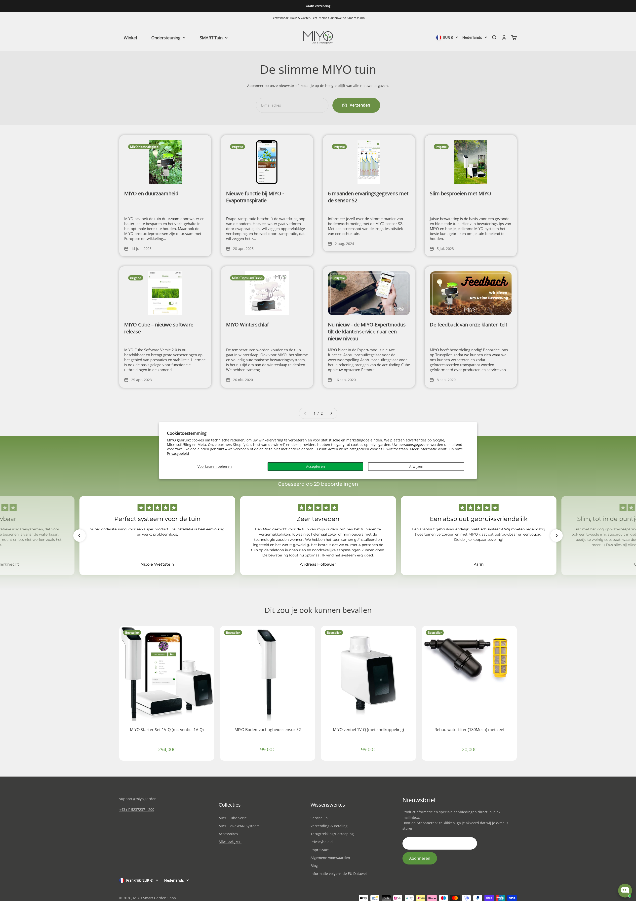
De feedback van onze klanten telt (468, 324)
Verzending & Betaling (329, 825)
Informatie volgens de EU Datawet (339, 873)
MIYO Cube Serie (233, 818)
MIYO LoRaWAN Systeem (239, 825)
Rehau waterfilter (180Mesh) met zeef (469, 729)
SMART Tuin (211, 37)
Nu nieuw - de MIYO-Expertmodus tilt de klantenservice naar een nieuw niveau (367, 331)
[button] (79, 535)
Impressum (320, 849)
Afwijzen (416, 466)
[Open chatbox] (625, 891)
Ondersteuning (165, 37)
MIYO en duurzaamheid (151, 193)
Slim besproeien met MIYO (460, 193)
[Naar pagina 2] (331, 413)
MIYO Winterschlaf (247, 324)
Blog (314, 865)
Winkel (130, 37)
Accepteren (315, 466)
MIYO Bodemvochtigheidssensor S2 (268, 729)
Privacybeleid (178, 453)
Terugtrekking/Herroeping (332, 833)
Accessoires (228, 833)
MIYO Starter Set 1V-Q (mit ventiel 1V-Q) (167, 729)
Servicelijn (319, 818)
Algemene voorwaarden (330, 857)
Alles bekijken (230, 842)
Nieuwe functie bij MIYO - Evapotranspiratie (255, 197)
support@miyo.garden (138, 798)
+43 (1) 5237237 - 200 (136, 809)
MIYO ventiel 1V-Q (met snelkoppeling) (368, 729)
